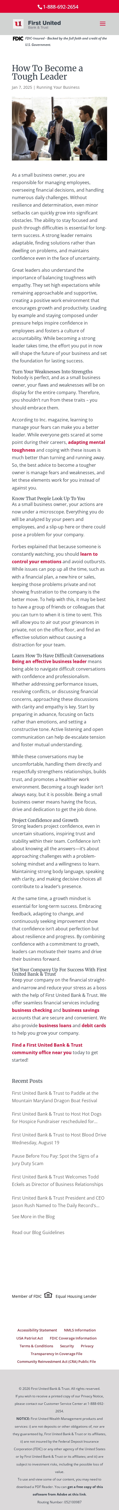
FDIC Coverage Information (73, 1338)
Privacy (87, 1345)
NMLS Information (80, 1330)
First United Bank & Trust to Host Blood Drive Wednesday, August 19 (59, 1138)
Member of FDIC (27, 1296)
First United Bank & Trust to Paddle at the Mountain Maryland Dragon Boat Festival (55, 1097)
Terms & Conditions (36, 1345)
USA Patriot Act (29, 1338)
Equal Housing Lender (76, 1296)
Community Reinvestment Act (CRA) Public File (56, 1361)
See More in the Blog (33, 1217)
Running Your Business (58, 87)
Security (67, 1345)
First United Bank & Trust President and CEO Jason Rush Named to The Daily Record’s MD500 (58, 1202)
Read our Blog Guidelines (38, 1232)
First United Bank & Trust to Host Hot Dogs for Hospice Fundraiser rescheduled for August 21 (57, 1118)
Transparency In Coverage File (56, 1353)
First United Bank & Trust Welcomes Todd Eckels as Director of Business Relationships (57, 1180)
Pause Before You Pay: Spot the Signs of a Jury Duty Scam (55, 1160)
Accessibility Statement (37, 1330)
